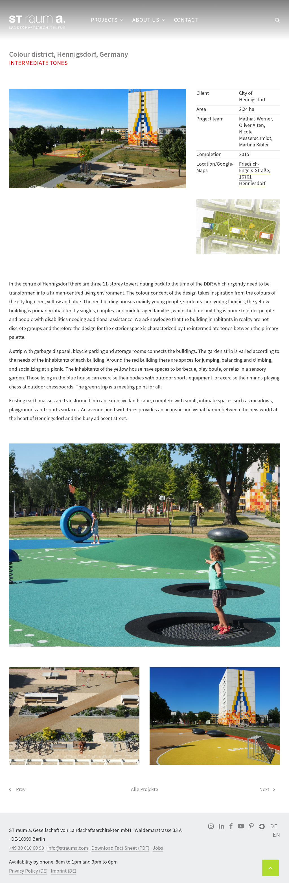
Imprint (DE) (63, 871)
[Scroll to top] (270, 867)
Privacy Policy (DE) (28, 871)
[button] (277, 20)
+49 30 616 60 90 (26, 848)
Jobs (158, 848)
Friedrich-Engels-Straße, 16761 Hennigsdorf (254, 174)
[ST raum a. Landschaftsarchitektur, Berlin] (37, 22)
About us (145, 19)
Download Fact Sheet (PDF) (120, 848)
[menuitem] (107, 20)
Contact (186, 19)
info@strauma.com (67, 848)
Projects (104, 19)
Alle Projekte (144, 789)
